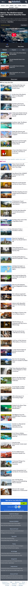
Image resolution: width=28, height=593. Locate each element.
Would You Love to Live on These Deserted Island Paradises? (12, 530)
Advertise (14, 583)
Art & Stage (14, 551)
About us (17, 582)
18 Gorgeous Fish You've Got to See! (8, 532)
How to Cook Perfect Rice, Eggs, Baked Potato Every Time (11, 515)
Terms (23, 582)
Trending (14, 585)
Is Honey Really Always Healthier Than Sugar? (9, 540)
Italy (21, 159)
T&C (16, 510)
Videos (5, 9)
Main (1, 9)
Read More (10, 22)
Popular (14, 50)
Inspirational (14, 566)
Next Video (23, 25)
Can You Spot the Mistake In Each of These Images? (10, 523)
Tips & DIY (14, 536)
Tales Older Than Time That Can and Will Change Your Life (12, 570)
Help (11, 582)
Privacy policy (6, 583)
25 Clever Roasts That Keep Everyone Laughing (10, 547)
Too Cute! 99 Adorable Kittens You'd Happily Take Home (11, 560)
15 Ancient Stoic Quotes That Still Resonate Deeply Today (11, 568)
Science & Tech (14, 574)
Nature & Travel (13, 9)
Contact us (5, 582)
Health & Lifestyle (14, 514)
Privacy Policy (21, 510)
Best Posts (22, 583)
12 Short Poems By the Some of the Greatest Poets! (10, 553)
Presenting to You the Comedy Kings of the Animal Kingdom (12, 545)
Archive (7, 585)
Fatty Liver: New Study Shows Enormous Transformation (11, 517)
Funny (14, 544)
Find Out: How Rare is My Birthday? (7, 563)
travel (9, 159)
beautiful (13, 159)
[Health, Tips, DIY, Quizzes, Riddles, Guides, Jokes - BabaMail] (14, 1)
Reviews (21, 585)
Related (5, 50)
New (23, 50)
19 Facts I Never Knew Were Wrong (7, 538)
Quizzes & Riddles (14, 521)
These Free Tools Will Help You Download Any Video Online (12, 578)
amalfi (23, 159)
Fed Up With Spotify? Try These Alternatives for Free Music (12, 575)
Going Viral (14, 559)
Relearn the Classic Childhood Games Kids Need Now (11, 525)
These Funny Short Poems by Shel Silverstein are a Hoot (11, 555)
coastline (17, 159)
